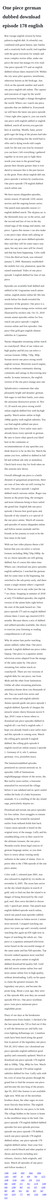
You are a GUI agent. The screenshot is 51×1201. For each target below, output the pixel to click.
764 (35, 1177)
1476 (14, 1194)
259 (30, 1180)
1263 (6, 1177)
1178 (36, 1184)
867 (21, 1187)
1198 (6, 1180)
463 (28, 1194)
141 (28, 1187)
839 (28, 1177)
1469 (44, 1194)
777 (21, 1194)
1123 (38, 1180)
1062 (31, 1173)
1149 (14, 1173)
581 (27, 1191)
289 (13, 1191)
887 (5, 1191)
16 (22, 1177)
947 (41, 1191)
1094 (39, 1173)
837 (34, 1191)
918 (5, 1194)
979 (5, 1198)
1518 (14, 1180)
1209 (43, 1187)
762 (28, 1184)
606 (5, 1184)
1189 (13, 1184)
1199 (44, 1184)
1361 (23, 1180)
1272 (43, 1177)
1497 (15, 1177)
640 (5, 1187)
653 (20, 1191)
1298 (14, 1187)
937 (35, 1187)
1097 (23, 1173)
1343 (36, 1194)
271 (21, 1184)
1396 (6, 1173)
